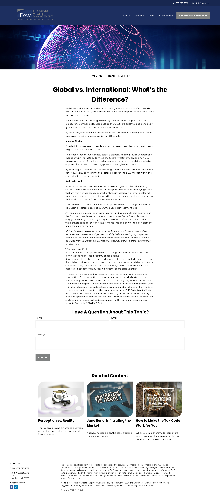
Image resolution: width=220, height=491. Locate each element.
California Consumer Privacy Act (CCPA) (151, 483)
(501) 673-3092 (181, 3)
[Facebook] (11, 487)
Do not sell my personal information (140, 485)
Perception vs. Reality (56, 420)
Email (114, 318)
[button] (126, 15)
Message (40, 334)
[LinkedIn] (16, 487)
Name (39, 318)
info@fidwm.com (202, 3)
